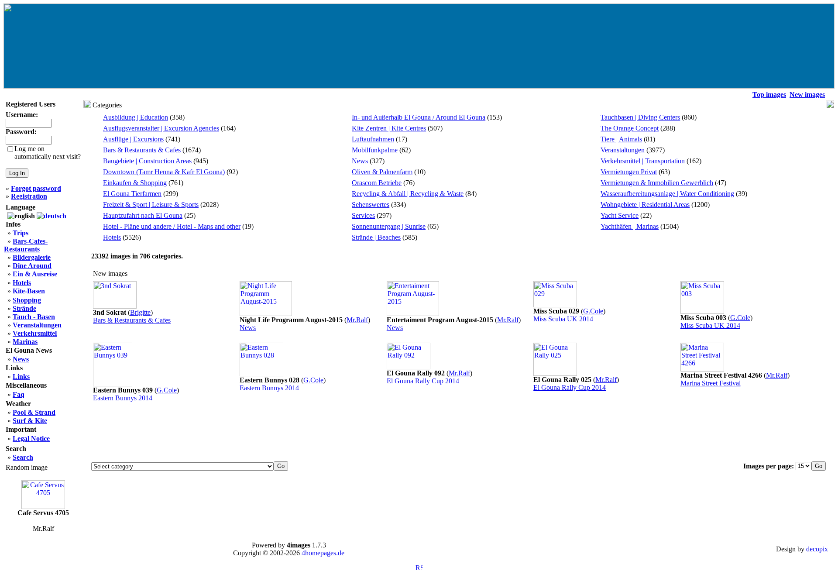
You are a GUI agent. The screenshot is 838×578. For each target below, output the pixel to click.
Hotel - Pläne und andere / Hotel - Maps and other (171, 226)
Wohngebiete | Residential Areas (645, 204)
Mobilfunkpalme (375, 150)
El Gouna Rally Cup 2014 (423, 381)
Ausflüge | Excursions (133, 139)
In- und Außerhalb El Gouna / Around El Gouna (418, 117)
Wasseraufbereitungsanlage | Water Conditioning (667, 193)
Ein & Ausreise (35, 274)
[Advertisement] (459, 433)
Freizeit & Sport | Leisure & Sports (151, 204)
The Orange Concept (630, 128)
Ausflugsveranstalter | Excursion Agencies (161, 128)
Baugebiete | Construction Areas (147, 161)
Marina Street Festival (710, 383)
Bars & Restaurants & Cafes (142, 150)
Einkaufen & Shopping (135, 182)
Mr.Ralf (357, 319)
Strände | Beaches (376, 237)
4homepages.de (323, 553)
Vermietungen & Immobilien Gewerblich (657, 182)
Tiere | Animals (621, 139)
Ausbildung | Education (135, 117)
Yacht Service (620, 215)
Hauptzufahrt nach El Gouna (142, 215)
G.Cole (593, 311)
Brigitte (140, 312)
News (360, 161)
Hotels (112, 237)
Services (363, 215)
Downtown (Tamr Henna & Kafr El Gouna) (164, 171)
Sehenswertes (370, 204)
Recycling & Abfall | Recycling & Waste (408, 193)
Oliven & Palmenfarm (382, 171)
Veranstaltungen (623, 150)
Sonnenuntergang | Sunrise (389, 226)
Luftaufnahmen (373, 139)
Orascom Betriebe (377, 182)
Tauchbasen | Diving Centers (640, 117)
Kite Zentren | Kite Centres (389, 128)
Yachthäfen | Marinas (630, 226)
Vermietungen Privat (629, 171)
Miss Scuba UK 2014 (563, 319)
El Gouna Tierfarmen (132, 193)
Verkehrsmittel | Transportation (643, 161)
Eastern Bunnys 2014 (122, 398)
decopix (817, 549)
